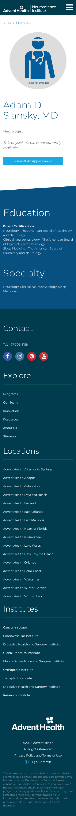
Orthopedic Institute (18, 670)
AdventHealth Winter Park (22, 596)
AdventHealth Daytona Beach (25, 495)
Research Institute (16, 695)
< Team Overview (17, 23)
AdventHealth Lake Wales (22, 545)
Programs (10, 394)
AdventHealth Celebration (22, 486)
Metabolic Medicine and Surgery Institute (33, 661)
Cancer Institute (15, 627)
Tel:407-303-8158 (15, 344)
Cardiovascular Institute (20, 636)
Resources (10, 419)
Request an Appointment (33, 161)
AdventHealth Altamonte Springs (27, 469)
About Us (10, 428)
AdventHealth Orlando (19, 562)
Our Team (10, 402)
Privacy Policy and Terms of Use (38, 755)
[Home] (29, 7)
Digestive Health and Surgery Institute (31, 644)
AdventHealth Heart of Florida (25, 529)
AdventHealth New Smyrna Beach (28, 554)
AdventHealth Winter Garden (24, 588)
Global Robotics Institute (21, 653)
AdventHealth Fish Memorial (24, 520)
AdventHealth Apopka (19, 478)
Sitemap (9, 436)
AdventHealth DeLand (19, 503)
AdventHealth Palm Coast (22, 571)
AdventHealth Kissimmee (22, 537)
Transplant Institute (17, 678)
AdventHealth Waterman (21, 579)
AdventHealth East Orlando (23, 512)
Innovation (11, 411)
